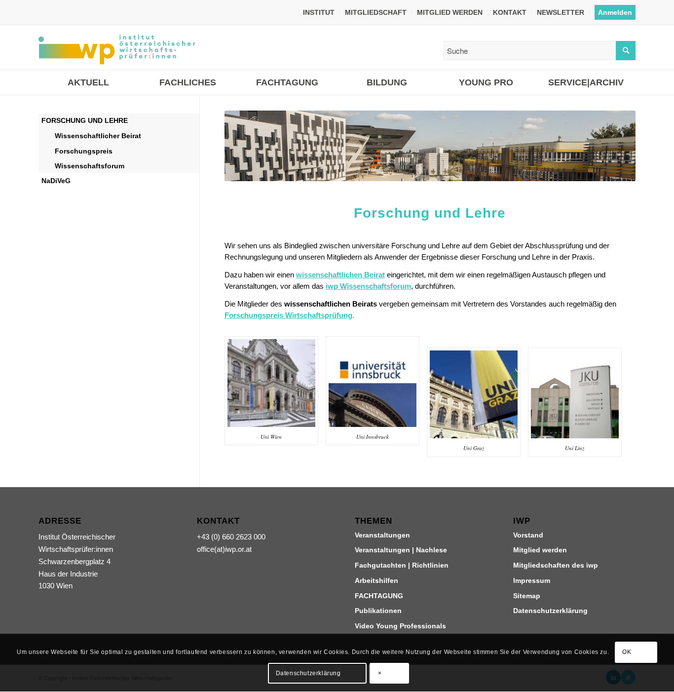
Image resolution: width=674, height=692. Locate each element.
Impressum (531, 580)
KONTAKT (509, 12)
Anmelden (615, 12)
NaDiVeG (56, 181)
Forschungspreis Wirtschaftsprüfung (288, 315)
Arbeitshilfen (376, 580)
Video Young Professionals (400, 626)
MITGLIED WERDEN (450, 12)
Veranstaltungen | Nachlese (401, 550)
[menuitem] (319, 12)
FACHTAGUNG (379, 596)
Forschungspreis (83, 151)
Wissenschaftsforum (89, 166)
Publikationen (378, 611)
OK (626, 652)
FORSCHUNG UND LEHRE (84, 120)
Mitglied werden (540, 550)
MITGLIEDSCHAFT (376, 12)
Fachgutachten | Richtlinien (402, 565)
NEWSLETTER (560, 12)
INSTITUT (319, 12)
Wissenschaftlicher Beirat (98, 136)
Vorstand (528, 535)
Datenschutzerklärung (550, 611)
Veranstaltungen (382, 535)
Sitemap (526, 596)
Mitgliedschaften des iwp (555, 565)
